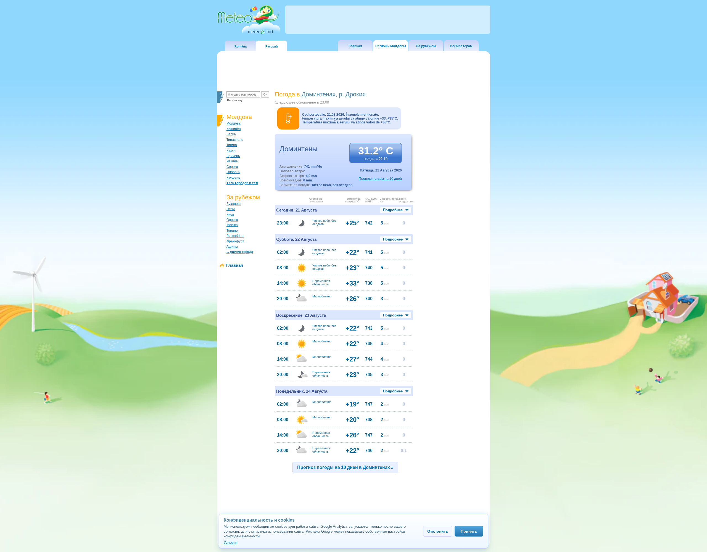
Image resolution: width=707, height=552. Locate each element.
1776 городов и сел (242, 183)
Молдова (233, 123)
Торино (232, 231)
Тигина (231, 145)
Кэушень (233, 177)
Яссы (230, 209)
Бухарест (233, 204)
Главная (355, 46)
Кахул (231, 150)
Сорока (232, 167)
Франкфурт (235, 241)
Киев (230, 214)
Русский (271, 46)
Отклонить (437, 531)
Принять (469, 531)
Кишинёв (233, 129)
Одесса (232, 220)
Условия (231, 542)
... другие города (239, 252)
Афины (232, 247)
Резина (232, 161)
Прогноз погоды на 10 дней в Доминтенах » (345, 467)
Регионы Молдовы (390, 46)
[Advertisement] (452, 186)
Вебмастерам (461, 46)
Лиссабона (235, 236)
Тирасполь (234, 140)
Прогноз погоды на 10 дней (380, 179)
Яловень (233, 172)
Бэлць (231, 134)
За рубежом (426, 46)
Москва (232, 225)
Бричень (233, 156)
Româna (240, 46)
